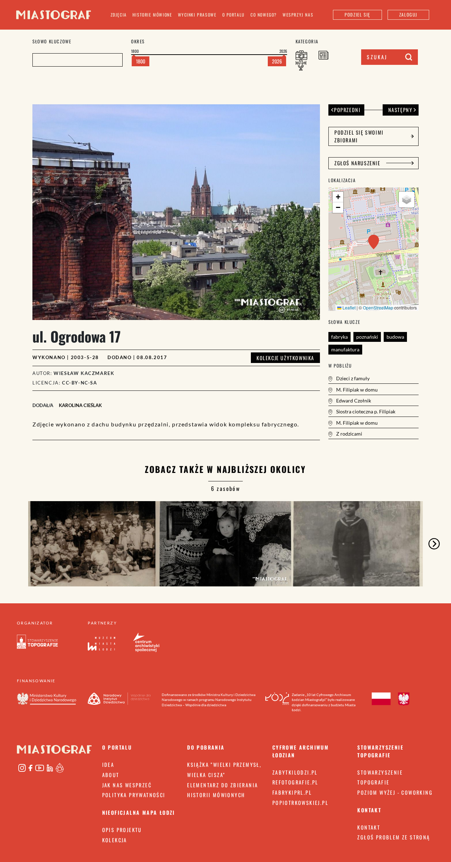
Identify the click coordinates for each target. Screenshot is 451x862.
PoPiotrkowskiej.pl (300, 802)
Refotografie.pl (295, 782)
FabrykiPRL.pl (292, 792)
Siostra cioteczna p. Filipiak (365, 411)
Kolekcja (114, 840)
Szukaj (377, 57)
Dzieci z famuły (352, 378)
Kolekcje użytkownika (285, 358)
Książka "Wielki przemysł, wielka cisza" (224, 769)
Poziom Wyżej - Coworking (395, 792)
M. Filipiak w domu (356, 390)
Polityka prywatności (134, 795)
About (110, 774)
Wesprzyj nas (298, 15)
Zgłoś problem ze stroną (393, 837)
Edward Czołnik (353, 401)
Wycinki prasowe (197, 15)
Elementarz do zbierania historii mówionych (222, 790)
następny (400, 109)
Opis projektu (122, 829)
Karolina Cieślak (80, 405)
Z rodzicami (348, 434)
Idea (108, 764)
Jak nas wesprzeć (127, 785)
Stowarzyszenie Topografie (380, 777)
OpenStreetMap (378, 307)
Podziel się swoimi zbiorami (359, 136)
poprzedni (347, 109)
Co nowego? (264, 15)
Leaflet (348, 307)
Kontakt (368, 827)
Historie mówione (152, 15)
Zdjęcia (119, 15)
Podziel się (357, 14)
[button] (373, 242)
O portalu (233, 15)
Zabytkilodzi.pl (295, 772)
